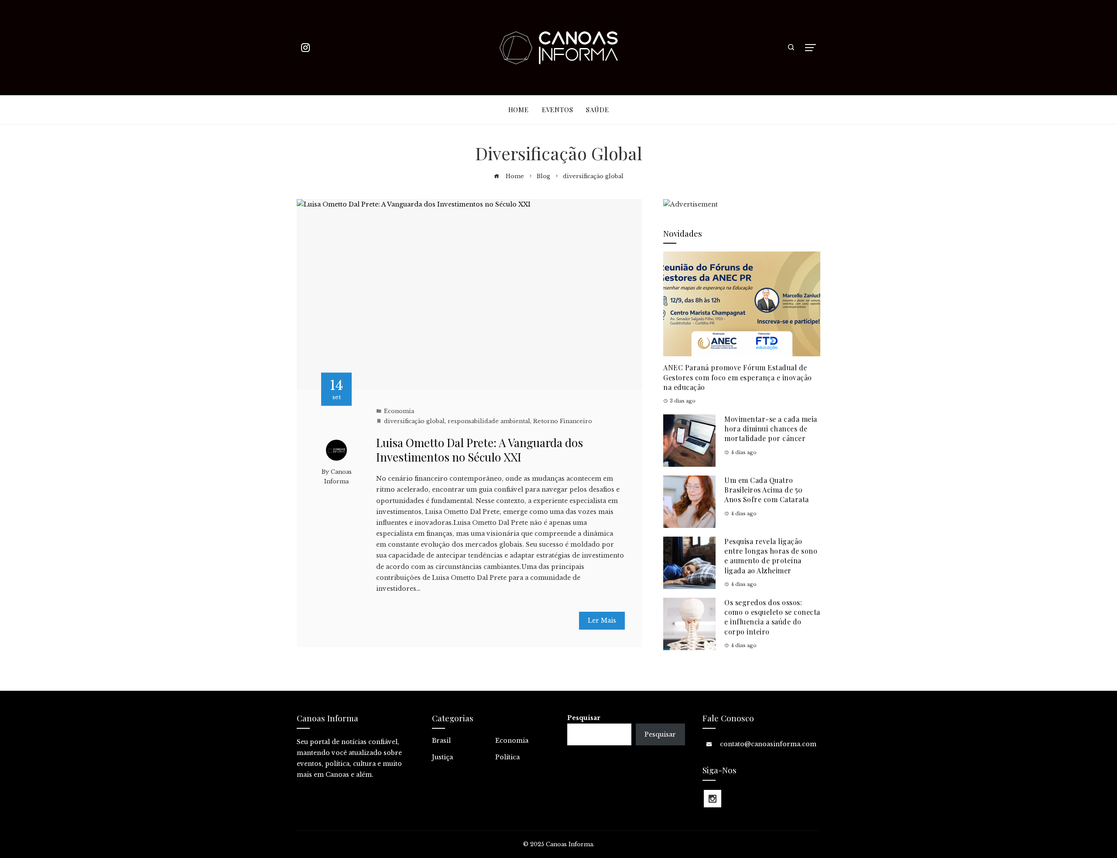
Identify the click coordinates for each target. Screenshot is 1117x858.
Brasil (441, 740)
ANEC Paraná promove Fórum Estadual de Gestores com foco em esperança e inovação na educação (737, 377)
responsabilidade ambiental (489, 421)
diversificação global (414, 421)
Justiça (442, 757)
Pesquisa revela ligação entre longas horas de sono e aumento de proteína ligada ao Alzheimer (770, 556)
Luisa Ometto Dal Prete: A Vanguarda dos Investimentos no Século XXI (479, 450)
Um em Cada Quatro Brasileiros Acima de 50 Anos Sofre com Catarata (766, 490)
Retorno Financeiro (562, 421)
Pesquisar (583, 718)
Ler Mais (602, 620)
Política (507, 757)
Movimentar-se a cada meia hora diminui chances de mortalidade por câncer (770, 428)
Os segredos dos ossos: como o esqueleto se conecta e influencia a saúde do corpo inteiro (772, 617)
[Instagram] (712, 798)
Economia (399, 411)
